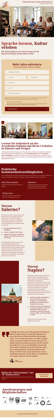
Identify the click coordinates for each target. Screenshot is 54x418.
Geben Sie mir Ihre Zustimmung (14, 101)
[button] (2, 122)
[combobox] (6, 83)
